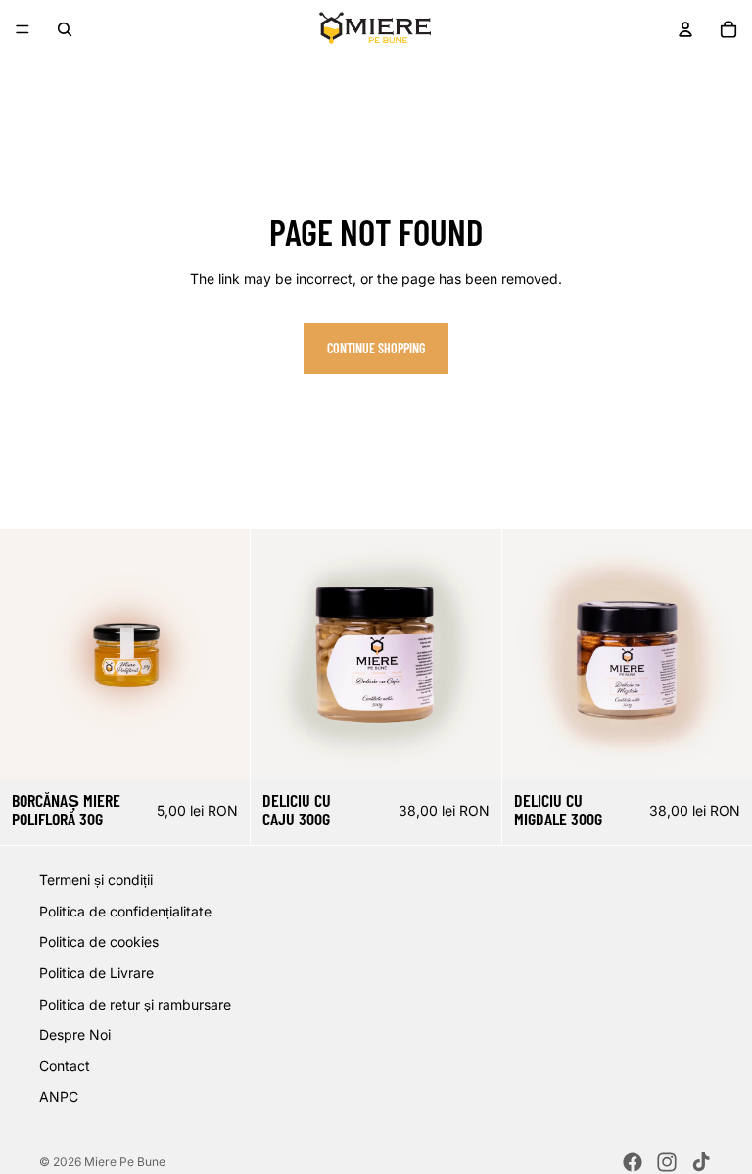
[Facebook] (632, 1162)
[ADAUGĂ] (220, 749)
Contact (64, 1065)
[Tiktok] (701, 1162)
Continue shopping (376, 348)
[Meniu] (22, 29)
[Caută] (64, 29)
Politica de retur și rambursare (135, 1004)
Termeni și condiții (96, 879)
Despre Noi (75, 1034)
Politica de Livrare (96, 972)
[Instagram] (667, 1162)
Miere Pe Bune (124, 1161)
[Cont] (685, 29)
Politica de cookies (99, 942)
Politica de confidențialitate (125, 911)
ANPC (58, 1097)
